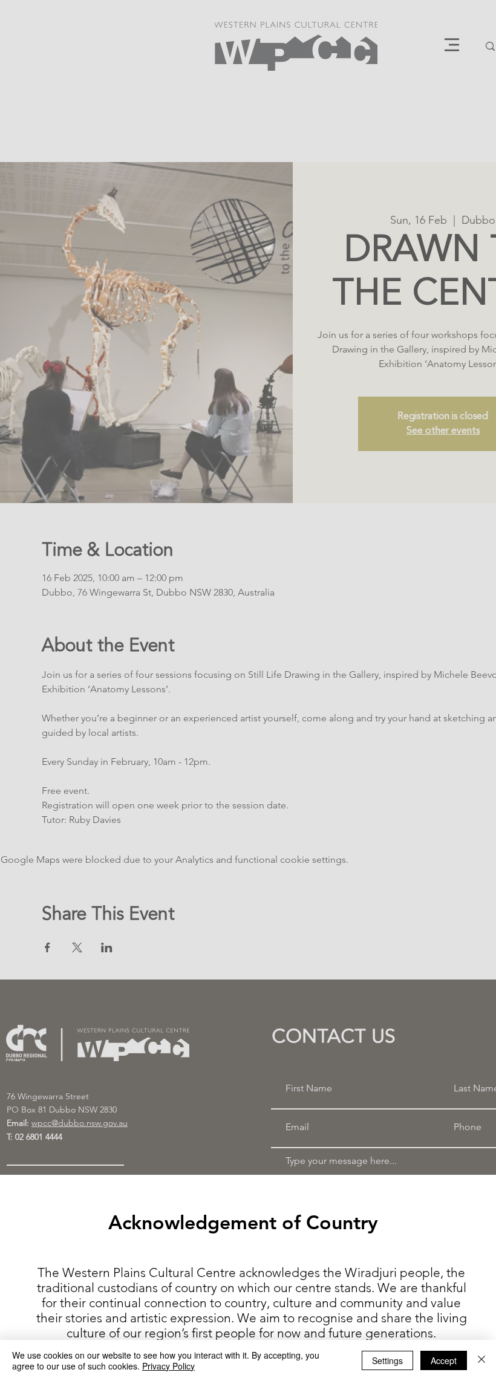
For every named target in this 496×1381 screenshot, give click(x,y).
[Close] (481, 1360)
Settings (387, 1360)
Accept (444, 1360)
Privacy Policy (168, 1366)
